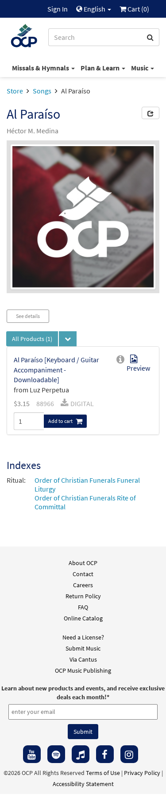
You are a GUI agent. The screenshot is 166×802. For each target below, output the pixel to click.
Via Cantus (83, 659)
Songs (42, 90)
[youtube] (32, 754)
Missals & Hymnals (41, 67)
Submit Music (83, 648)
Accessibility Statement (83, 784)
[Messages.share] (150, 113)
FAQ (83, 607)
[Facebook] (105, 754)
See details (28, 316)
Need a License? (83, 637)
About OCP (83, 563)
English (94, 8)
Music (140, 67)
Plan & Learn (101, 67)
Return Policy (83, 596)
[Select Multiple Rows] (68, 338)
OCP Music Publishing (83, 670)
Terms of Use (103, 773)
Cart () (137, 8)
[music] (80, 754)
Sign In (57, 8)
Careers (83, 585)
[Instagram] (129, 754)
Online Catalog (83, 618)
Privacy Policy (142, 773)
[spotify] (56, 754)
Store (15, 90)
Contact (83, 574)
